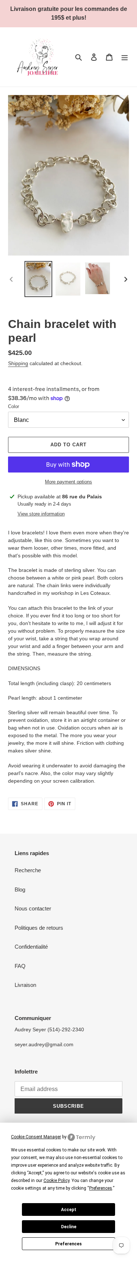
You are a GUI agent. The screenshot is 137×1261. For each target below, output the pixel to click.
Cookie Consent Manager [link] (36, 1136)
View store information (41, 514)
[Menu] (124, 57)
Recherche (28, 870)
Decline (68, 1226)
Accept (68, 1209)
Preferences (68, 1243)
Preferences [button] (100, 1188)
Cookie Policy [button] (56, 1180)
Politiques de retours (39, 928)
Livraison (25, 985)
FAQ (20, 966)
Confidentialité (31, 947)
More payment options (68, 482)
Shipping (18, 363)
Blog (20, 889)
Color (13, 406)
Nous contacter (33, 908)
